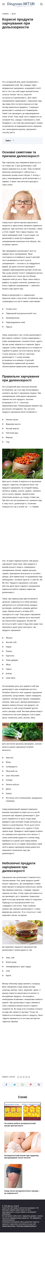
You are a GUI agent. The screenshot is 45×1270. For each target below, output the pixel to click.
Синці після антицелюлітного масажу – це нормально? (22, 1192)
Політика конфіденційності (26, 1226)
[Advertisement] (22, 55)
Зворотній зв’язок (8, 1226)
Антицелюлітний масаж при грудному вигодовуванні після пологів (21, 1156)
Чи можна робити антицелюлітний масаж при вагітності (19, 1124)
